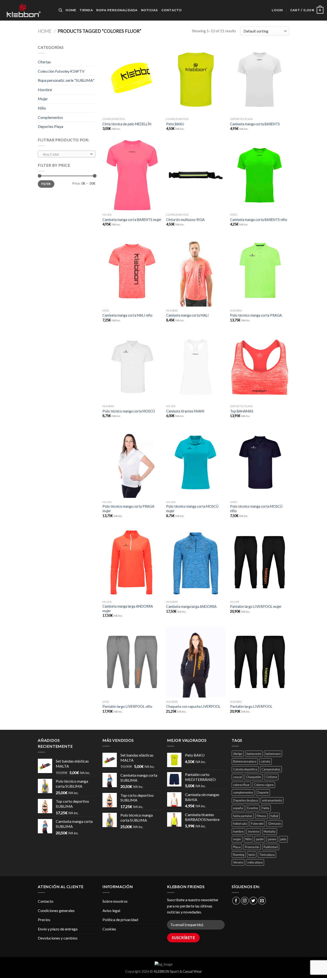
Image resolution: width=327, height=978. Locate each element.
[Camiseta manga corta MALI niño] (132, 271)
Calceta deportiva (245, 769)
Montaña (270, 831)
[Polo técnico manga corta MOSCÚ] (132, 366)
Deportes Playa (50, 126)
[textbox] (65, 154)
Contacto (171, 10)
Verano (238, 862)
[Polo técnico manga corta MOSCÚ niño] (259, 462)
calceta (265, 761)
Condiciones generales (56, 910)
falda (265, 808)
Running (238, 855)
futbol (274, 816)
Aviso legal (111, 910)
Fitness (261, 816)
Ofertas (44, 62)
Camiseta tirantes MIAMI (185, 411)
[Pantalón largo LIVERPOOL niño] (132, 662)
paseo (272, 839)
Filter (46, 184)
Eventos (252, 808)
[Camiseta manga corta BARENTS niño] (259, 175)
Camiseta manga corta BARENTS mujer (132, 220)
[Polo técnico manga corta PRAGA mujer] (132, 462)
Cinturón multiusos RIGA (185, 220)
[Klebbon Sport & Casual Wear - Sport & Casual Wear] (27, 10)
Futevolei (257, 823)
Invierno (253, 831)
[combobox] (66, 154)
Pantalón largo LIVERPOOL (251, 706)
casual (237, 777)
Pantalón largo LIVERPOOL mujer (256, 606)
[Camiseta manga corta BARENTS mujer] (132, 175)
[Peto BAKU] (195, 79)
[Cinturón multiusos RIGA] (195, 175)
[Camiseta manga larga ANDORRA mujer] (132, 562)
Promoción (252, 847)
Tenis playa (267, 855)
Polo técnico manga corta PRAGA (256, 315)
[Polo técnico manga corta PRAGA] (259, 271)
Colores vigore (264, 785)
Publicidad (271, 847)
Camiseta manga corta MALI (187, 315)
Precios (44, 919)
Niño (42, 108)
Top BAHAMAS (241, 411)
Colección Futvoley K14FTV (61, 71)
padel (260, 839)
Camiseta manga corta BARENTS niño (258, 220)
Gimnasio (274, 823)
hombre (238, 831)
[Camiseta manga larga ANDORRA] (195, 562)
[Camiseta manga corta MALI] (195, 271)
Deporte (263, 792)
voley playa (255, 862)
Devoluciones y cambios (58, 938)
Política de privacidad (120, 919)
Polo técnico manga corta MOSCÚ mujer (192, 508)
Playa (237, 847)
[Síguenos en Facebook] (236, 901)
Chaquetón (253, 777)
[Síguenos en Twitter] (253, 901)
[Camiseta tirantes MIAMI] (195, 366)
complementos (243, 792)
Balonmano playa (244, 761)
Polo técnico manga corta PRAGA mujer (128, 508)
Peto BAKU (175, 124)
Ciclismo (271, 777)
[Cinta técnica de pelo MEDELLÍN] (132, 79)
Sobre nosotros (115, 901)
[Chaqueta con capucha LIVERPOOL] (195, 662)
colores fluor (241, 785)
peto (283, 839)
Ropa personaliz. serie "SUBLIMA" (66, 80)
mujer (237, 839)
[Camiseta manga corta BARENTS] (259, 79)
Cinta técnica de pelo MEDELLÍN (126, 124)
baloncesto (254, 754)
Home (71, 10)
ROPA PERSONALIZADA (117, 10)
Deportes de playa (245, 800)
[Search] (60, 10)
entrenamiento (272, 800)
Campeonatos (270, 769)
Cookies (109, 929)
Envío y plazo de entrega (58, 929)
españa (238, 808)
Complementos (50, 117)
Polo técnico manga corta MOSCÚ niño (256, 508)
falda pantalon (242, 816)
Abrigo (237, 754)
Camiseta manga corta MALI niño (127, 315)
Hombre (45, 89)
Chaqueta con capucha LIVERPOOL (193, 706)
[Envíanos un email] (262, 901)
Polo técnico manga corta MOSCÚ (128, 411)
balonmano (273, 754)
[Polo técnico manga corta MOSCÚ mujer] (195, 462)
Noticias (149, 10)
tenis (251, 855)
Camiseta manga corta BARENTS (255, 124)
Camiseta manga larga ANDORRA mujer (127, 608)
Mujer (43, 98)
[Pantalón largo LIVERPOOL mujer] (259, 562)
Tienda (86, 10)
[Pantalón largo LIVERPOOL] (259, 662)
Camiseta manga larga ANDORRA (191, 606)
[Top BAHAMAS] (259, 366)
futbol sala (240, 823)
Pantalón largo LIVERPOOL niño (127, 706)
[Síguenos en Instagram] (245, 901)
